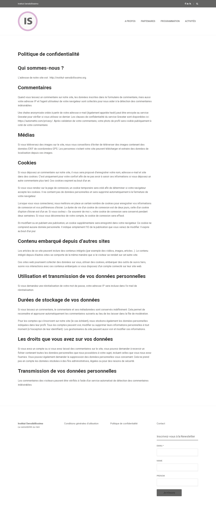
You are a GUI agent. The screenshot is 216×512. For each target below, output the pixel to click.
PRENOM (161, 476)
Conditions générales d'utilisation (81, 423)
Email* (160, 446)
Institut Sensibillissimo (30, 423)
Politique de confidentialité (124, 423)
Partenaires (148, 21)
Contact (161, 423)
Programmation (170, 21)
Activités (190, 21)
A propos (130, 21)
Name (159, 461)
